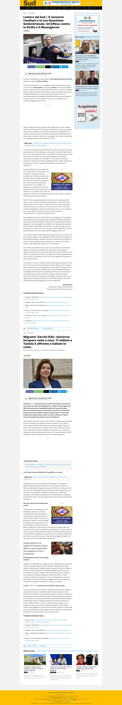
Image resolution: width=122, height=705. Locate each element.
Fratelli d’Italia (33, 585)
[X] (92, 3)
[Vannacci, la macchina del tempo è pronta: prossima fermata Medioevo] (61, 659)
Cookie (64, 694)
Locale (77, 61)
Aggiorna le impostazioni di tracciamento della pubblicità (61, 692)
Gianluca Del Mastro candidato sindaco (57, 302)
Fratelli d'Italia (32, 646)
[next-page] (78, 99)
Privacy (60, 694)
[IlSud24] (31, 3)
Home (24, 13)
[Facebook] (86, 3)
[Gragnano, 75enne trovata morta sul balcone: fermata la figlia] (87, 659)
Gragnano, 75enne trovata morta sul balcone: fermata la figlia (86, 667)
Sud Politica (31, 333)
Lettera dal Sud (47, 328)
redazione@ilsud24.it (84, 699)
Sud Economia (31, 13)
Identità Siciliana (33, 328)
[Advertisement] (47, 115)
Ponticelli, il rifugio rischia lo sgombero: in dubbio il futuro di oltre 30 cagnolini (33, 668)
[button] (94, 8)
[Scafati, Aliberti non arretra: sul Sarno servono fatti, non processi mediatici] (87, 78)
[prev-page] (76, 99)
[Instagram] (89, 3)
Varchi (32, 404)
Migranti (43, 646)
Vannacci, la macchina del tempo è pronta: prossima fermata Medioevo (60, 668)
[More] (68, 391)
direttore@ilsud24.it (69, 697)
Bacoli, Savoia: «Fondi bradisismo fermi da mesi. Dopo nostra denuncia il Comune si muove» (86, 57)
